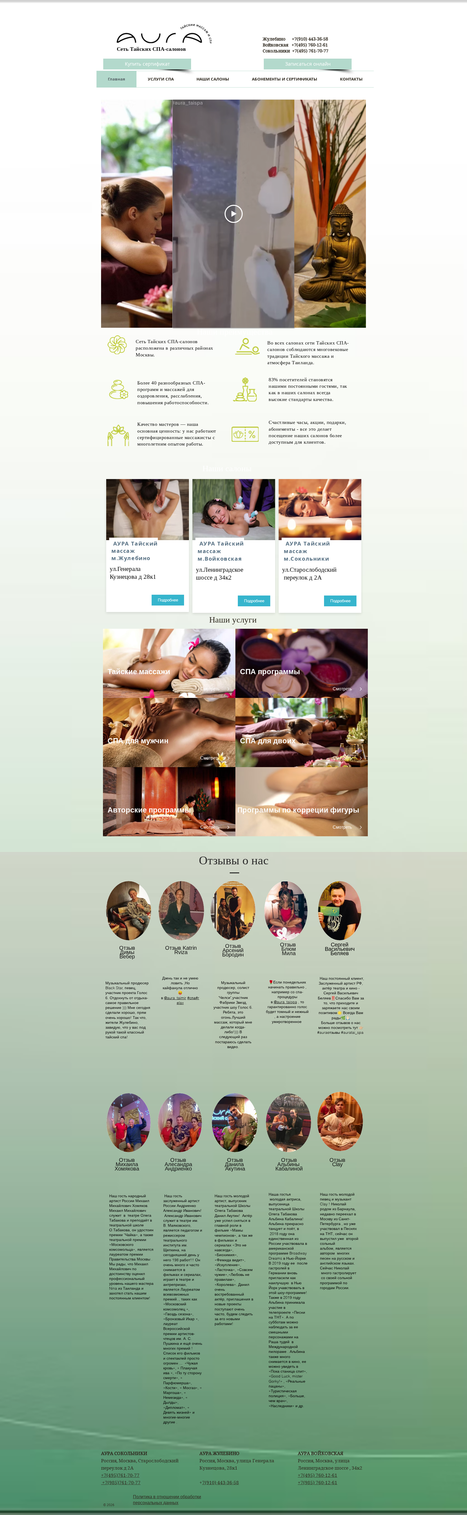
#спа (191, 997)
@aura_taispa (285, 1001)
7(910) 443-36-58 (220, 1482)
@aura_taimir (175, 997)
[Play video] (234, 214)
